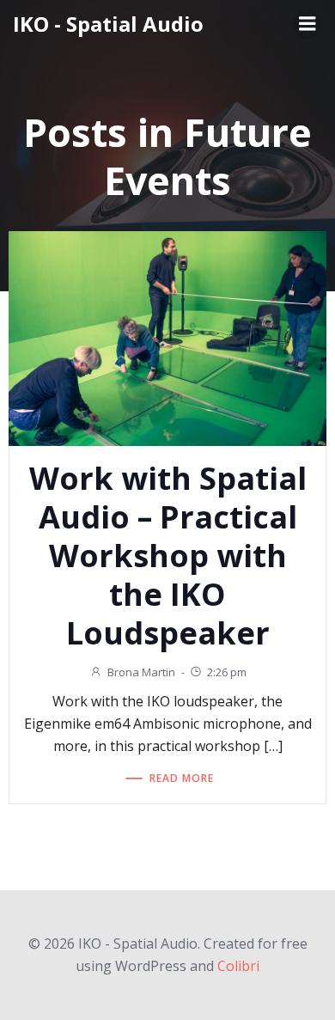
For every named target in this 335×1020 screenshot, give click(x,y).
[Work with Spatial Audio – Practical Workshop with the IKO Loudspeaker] (167, 336)
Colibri (238, 965)
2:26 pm (227, 672)
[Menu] (307, 24)
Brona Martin (141, 672)
